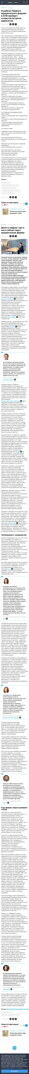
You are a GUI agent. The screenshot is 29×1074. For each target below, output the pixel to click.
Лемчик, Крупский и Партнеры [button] (10, 401)
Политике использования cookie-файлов (11, 1067)
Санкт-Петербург (8, 193)
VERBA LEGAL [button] (12, 523)
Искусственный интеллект (11, 1015)
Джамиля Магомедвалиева (14, 1009)
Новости (3, 7)
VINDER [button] (17, 451)
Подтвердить (14, 1071)
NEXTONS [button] (12, 326)
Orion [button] (9, 569)
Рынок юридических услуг (11, 185)
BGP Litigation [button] (12, 317)
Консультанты (7, 1012)
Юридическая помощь (9, 188)
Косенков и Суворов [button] (7, 299)
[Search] (24, 2)
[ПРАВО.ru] (2, 2)
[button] (10, 24)
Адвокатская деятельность (11, 190)
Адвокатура (6, 182)
